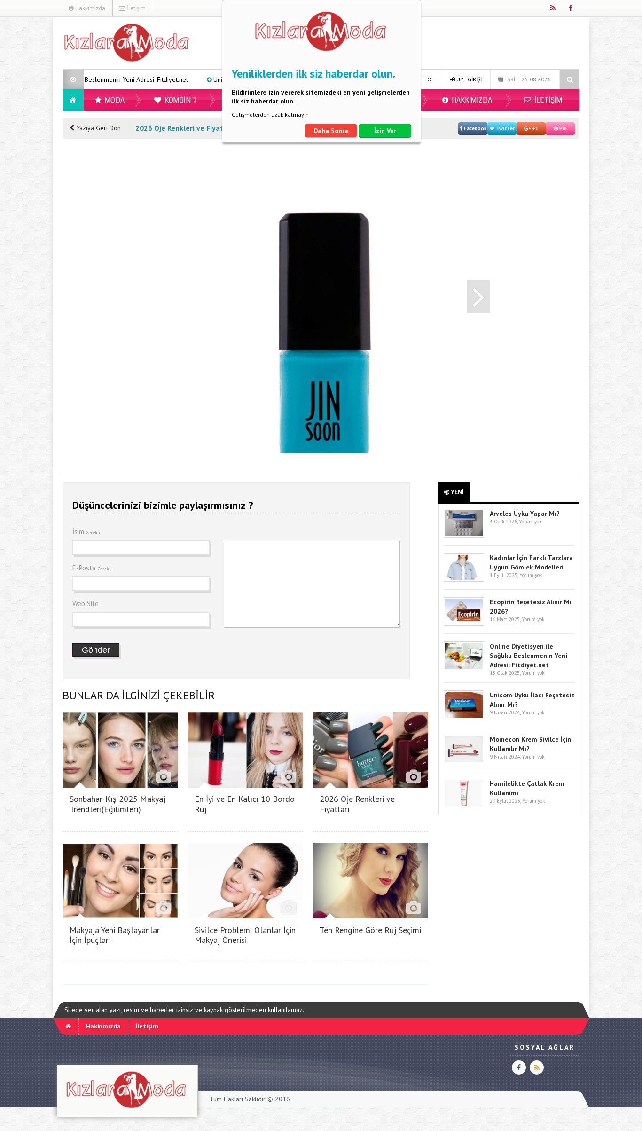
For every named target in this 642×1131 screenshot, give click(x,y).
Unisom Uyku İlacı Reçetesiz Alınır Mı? (217, 79)
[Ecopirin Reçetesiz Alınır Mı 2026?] (464, 624)
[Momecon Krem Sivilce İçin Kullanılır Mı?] (464, 761)
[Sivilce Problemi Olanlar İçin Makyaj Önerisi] (245, 915)
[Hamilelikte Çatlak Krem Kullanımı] (464, 805)
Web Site (85, 603)
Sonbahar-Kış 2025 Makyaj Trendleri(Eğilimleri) (117, 804)
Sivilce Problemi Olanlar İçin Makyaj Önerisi (245, 935)
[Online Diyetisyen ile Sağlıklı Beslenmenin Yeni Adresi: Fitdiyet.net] (464, 668)
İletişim (135, 8)
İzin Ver (385, 131)
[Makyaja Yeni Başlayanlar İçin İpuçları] (120, 915)
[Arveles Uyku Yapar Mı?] (464, 535)
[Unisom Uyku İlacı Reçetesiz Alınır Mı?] (464, 717)
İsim (86, 531)
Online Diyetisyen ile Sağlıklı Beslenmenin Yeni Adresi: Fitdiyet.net (528, 655)
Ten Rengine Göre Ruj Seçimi (370, 930)
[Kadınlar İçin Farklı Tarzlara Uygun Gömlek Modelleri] (464, 580)
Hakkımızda (89, 8)
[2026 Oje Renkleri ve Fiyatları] (370, 785)
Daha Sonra (330, 131)
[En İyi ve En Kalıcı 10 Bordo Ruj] (245, 785)
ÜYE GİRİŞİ (468, 79)
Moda (114, 100)
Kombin (177, 100)
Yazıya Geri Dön (97, 128)
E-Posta (92, 567)
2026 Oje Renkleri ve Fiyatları (357, 804)
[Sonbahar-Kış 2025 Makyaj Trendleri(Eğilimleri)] (120, 785)
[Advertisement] (100, 289)
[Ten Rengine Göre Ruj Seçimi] (370, 915)
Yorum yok (530, 521)
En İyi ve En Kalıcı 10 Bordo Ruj (245, 804)
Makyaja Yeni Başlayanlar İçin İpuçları (115, 935)
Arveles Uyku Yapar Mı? (525, 513)
